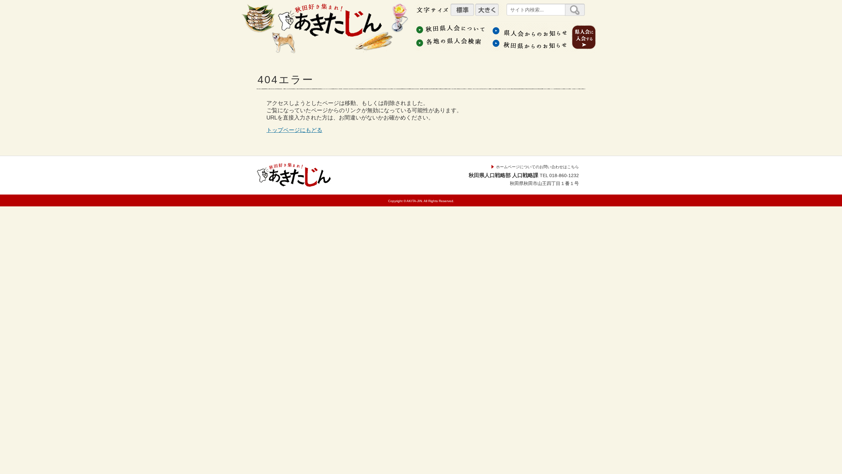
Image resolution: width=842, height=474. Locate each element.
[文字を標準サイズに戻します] (462, 10)
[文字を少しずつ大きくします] (487, 10)
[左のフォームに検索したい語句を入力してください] (575, 10)
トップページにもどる (294, 130)
